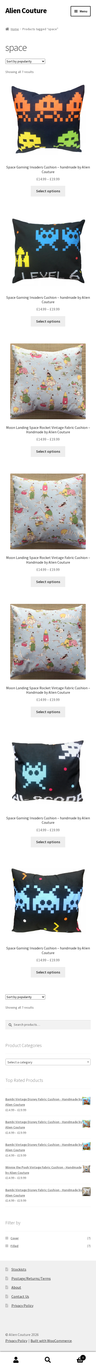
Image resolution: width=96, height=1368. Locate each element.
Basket (74, 1356)
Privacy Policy (22, 1305)
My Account (16, 1360)
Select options (48, 191)
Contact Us (20, 1296)
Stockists (18, 1269)
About (16, 1287)
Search (48, 1360)
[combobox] (48, 1062)
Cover (14, 1238)
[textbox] (48, 1062)
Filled (14, 1246)
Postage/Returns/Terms (31, 1278)
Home (15, 29)
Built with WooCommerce (51, 1340)
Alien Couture (26, 10)
